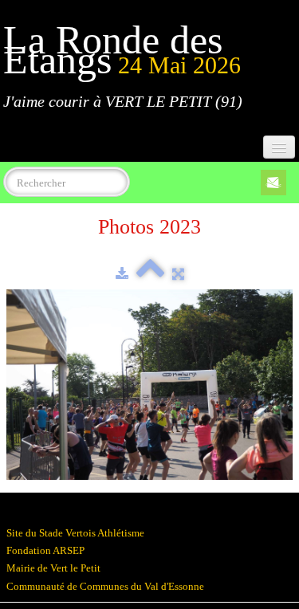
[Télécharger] (122, 274)
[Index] (150, 274)
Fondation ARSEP (45, 550)
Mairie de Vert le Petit (53, 568)
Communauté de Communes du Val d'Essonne (105, 586)
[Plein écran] (178, 274)
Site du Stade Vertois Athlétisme (75, 533)
